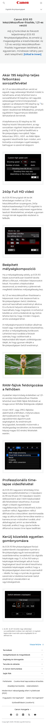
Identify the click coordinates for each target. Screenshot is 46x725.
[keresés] (4, 3)
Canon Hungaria (22, 709)
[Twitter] (29, 715)
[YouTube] (35, 715)
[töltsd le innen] (32, 54)
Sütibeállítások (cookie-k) (23, 702)
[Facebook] (11, 715)
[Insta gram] (17, 715)
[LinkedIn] (23, 715)
